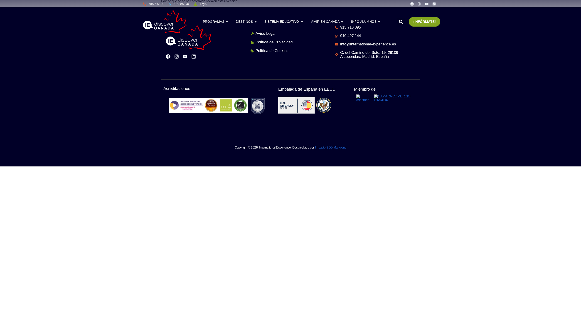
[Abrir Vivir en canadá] (342, 21)
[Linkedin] (434, 4)
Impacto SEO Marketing (330, 147)
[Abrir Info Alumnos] (379, 21)
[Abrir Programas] (227, 21)
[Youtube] (426, 4)
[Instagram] (419, 4)
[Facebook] (412, 4)
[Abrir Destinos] (255, 21)
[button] (401, 21)
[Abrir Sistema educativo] (301, 21)
